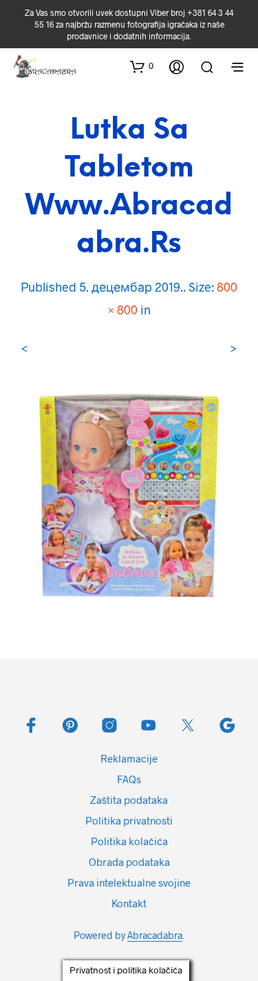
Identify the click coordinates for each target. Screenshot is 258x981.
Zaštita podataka (129, 799)
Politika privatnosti (129, 820)
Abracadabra (154, 935)
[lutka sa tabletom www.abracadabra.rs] (129, 493)
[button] (141, 66)
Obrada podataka (129, 862)
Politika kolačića (129, 841)
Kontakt (129, 903)
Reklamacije (129, 758)
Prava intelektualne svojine (129, 882)
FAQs (129, 779)
